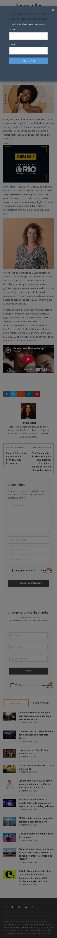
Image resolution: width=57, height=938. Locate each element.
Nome (12, 29)
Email (12, 44)
